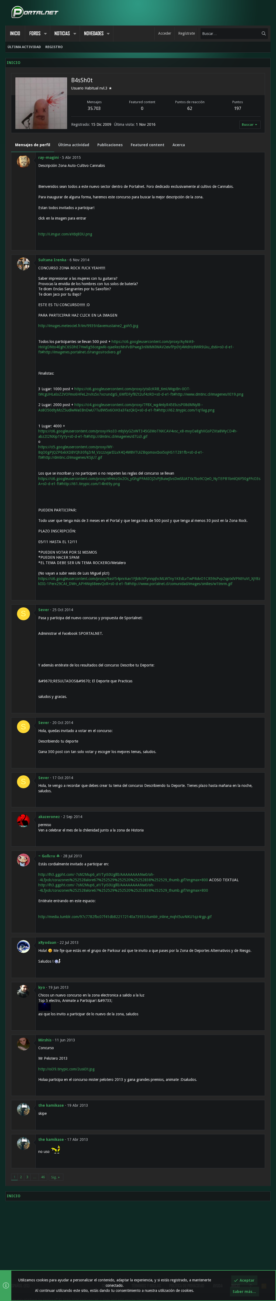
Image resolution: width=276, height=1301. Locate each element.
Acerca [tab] (178, 145)
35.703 (94, 108)
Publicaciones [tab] (110, 145)
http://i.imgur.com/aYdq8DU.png (65, 234)
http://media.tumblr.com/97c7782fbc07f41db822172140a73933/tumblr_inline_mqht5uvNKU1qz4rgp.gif (125, 917)
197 (237, 108)
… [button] (34, 1177)
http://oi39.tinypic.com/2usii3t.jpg (66, 1069)
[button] (45, 33)
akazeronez (49, 817)
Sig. (54, 1177)
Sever (43, 610)
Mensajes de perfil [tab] (32, 145)
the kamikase (51, 1105)
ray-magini (48, 157)
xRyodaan (47, 942)
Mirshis (44, 1040)
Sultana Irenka (52, 260)
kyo (41, 987)
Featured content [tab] (147, 145)
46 (43, 1177)
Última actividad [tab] (73, 145)
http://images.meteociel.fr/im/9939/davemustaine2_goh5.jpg (88, 326)
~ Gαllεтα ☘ (49, 856)
